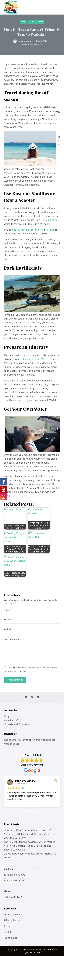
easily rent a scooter (25, 229)
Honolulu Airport (50, 219)
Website (8, 629)
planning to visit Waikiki (34, 359)
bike (40, 229)
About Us (9, 926)
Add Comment (12, 639)
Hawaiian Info (36, 22)
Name (8, 610)
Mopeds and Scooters (16, 724)
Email (7, 619)
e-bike (50, 229)
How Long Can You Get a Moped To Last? (27, 830)
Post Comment (15, 679)
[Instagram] (32, 697)
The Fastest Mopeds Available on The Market (29, 841)
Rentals (8, 932)
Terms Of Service (13, 914)
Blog (23, 22)
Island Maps (10, 937)
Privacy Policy (12, 920)
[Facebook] (26, 697)
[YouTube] (38, 697)
